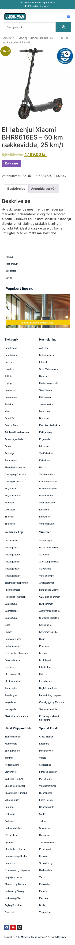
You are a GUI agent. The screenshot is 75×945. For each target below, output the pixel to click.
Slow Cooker (45, 390)
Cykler (42, 814)
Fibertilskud (45, 667)
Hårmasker (10, 863)
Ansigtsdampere (13, 660)
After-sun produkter (49, 561)
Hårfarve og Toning (14, 891)
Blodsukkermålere (14, 674)
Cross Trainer (46, 736)
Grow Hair (10, 912)
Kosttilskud (45, 660)
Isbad (7, 625)
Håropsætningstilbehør (16, 856)
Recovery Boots (13, 639)
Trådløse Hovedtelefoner (17, 432)
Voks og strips (46, 575)
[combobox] (30, 27)
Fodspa (8, 632)
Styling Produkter (13, 905)
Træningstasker (47, 842)
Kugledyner (10, 702)
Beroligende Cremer (49, 589)
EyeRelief (9, 667)
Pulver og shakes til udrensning (49, 718)
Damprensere (46, 495)
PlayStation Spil (13, 495)
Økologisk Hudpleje (49, 618)
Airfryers (43, 348)
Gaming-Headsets (14, 481)
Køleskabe (44, 460)
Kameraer (9, 502)
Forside (7, 38)
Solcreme (44, 554)
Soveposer (44, 828)
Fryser (42, 467)
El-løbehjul (10, 523)
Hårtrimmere (11, 743)
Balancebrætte (46, 807)
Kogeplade (44, 439)
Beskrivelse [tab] (16, 188)
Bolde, (42, 905)
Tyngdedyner (11, 695)
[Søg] (63, 27)
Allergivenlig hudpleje (50, 611)
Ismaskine (44, 411)
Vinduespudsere (47, 502)
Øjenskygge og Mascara (51, 702)
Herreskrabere (12, 764)
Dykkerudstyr (46, 870)
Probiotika (44, 646)
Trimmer (9, 757)
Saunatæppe (11, 611)
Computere (10, 390)
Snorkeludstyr (46, 863)
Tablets (8, 376)
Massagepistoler (13, 575)
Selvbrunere (45, 568)
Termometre (11, 688)
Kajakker (43, 856)
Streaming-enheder (14, 439)
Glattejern (9, 814)
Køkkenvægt (45, 432)
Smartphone (11, 348)
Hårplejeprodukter (13, 877)
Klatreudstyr (45, 884)
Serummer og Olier (48, 632)
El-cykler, (9, 516)
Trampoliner (45, 912)
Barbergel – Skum (14, 779)
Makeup (43, 674)
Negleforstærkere (48, 688)
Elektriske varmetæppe (16, 716)
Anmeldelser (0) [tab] (43, 188)
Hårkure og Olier (13, 828)
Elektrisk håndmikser (50, 425)
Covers (8, 362)
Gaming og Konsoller (15, 474)
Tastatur (9, 404)
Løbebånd (44, 743)
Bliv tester (11, 271)
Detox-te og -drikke (48, 547)
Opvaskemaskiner (48, 481)
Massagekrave (12, 568)
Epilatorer (9, 842)
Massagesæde (12, 554)
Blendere (43, 376)
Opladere (9, 369)
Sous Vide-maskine (49, 369)
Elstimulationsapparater (16, 582)
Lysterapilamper (13, 646)
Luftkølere (44, 509)
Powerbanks (11, 397)
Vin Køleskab (46, 453)
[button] (68, 16)
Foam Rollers (46, 800)
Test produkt (12, 264)
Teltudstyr (44, 821)
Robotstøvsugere (48, 488)
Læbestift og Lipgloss (50, 695)
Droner (8, 446)
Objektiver (10, 509)
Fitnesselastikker (48, 772)
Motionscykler (46, 750)
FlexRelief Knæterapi (15, 597)
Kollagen (43, 653)
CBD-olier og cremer (49, 597)
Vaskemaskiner (47, 474)
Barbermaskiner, (13, 736)
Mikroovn (43, 446)
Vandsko (43, 877)
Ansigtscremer (46, 582)
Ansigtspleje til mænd (16, 793)
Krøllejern (9, 821)
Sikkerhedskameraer (15, 467)
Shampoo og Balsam (15, 884)
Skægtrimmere (12, 750)
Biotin (42, 639)
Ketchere (43, 898)
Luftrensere (45, 516)
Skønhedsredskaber (15, 849)
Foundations (45, 681)
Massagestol (11, 547)
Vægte (42, 757)
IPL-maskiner (11, 540)
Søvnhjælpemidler (48, 709)
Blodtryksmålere (13, 681)
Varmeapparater (47, 523)
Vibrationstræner (47, 786)
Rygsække (44, 835)
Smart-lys (9, 453)
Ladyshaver (10, 772)
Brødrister (44, 418)
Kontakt (9, 256)
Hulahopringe (45, 793)
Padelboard (45, 849)
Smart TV (9, 418)
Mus (7, 411)
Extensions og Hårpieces (17, 870)
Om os (9, 278)
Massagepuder (12, 561)
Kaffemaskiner (46, 355)
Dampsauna (11, 604)
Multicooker (45, 397)
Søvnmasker (45, 625)
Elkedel (43, 362)
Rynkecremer (46, 604)
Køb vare (11, 163)
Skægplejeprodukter (15, 786)
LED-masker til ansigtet (16, 653)
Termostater (11, 460)
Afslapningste (46, 540)
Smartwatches (12, 355)
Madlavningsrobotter (49, 383)
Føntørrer (9, 807)
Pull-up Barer (45, 779)
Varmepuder (11, 709)
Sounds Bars (11, 425)
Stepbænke (45, 764)
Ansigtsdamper (12, 589)
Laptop (8, 383)
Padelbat (43, 891)
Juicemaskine (46, 404)
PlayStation (10, 488)
